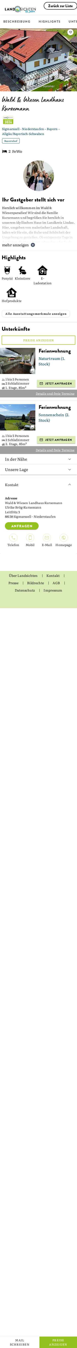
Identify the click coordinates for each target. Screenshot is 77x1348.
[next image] (70, 59)
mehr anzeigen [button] (15, 245)
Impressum (53, 590)
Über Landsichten (23, 575)
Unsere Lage (16, 469)
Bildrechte (36, 582)
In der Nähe (16, 459)
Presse (13, 582)
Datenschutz (25, 590)
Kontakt (11, 484)
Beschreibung (16, 22)
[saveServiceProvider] (70, 32)
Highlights (49, 22)
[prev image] (6, 59)
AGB (57, 582)
